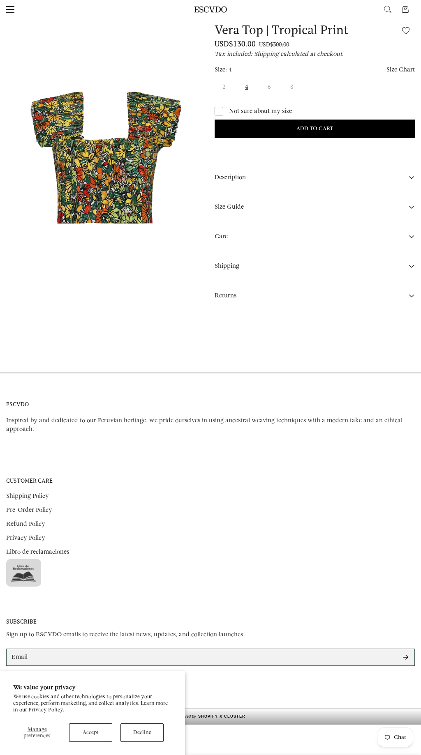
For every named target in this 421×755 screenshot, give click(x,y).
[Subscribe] (406, 657)
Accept (91, 732)
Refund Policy (25, 523)
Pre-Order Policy (29, 509)
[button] (405, 9)
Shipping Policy (27, 496)
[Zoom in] (193, 36)
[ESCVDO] (210, 9)
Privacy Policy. (46, 710)
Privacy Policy (25, 537)
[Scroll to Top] (405, 710)
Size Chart (400, 69)
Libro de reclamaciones (37, 551)
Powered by (210, 716)
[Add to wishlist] (405, 30)
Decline (142, 732)
